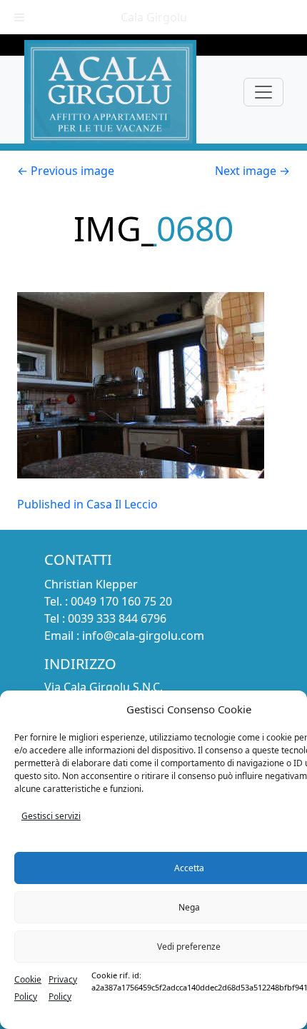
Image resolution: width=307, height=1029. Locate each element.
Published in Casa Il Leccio (87, 504)
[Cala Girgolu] (110, 92)
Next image (252, 171)
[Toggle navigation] (263, 92)
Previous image (65, 171)
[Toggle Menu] (19, 17)
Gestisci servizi (51, 816)
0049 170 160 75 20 (121, 601)
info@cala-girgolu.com (143, 635)
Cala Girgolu (154, 17)
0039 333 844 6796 (117, 618)
